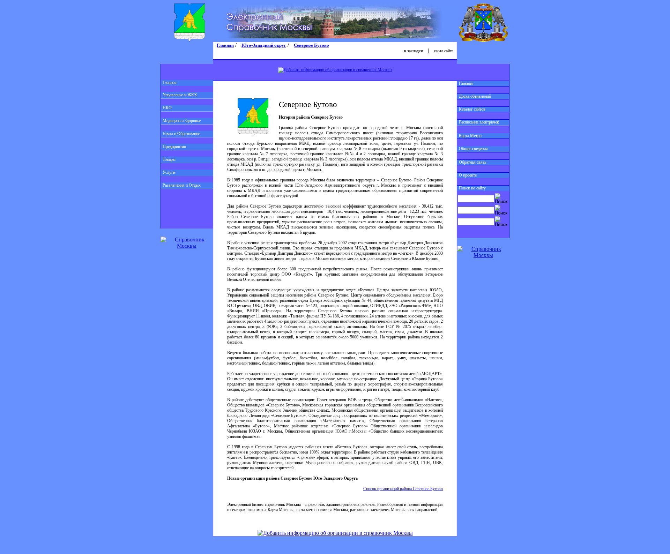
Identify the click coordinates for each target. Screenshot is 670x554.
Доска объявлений (475, 96)
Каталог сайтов (472, 109)
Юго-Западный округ (263, 45)
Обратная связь (472, 162)
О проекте (468, 175)
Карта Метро (470, 135)
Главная (170, 82)
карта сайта (443, 50)
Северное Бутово (311, 45)
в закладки (413, 50)
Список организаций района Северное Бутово (403, 488)
